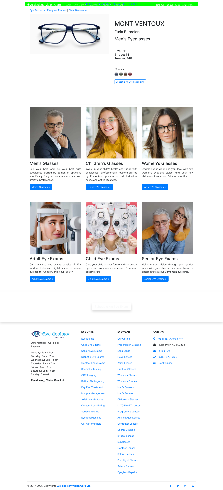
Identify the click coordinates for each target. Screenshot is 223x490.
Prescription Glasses (129, 344)
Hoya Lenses (124, 356)
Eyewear (93, 4)
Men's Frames (125, 393)
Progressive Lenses (128, 411)
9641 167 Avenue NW (170, 338)
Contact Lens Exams (93, 362)
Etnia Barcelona (78, 10)
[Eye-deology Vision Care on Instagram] (185, 486)
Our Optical (123, 338)
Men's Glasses (125, 387)
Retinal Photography (93, 381)
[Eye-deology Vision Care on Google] (193, 486)
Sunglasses (123, 441)
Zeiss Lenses (124, 362)
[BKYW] (121, 74)
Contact (119, 4)
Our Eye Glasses (126, 369)
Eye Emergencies (91, 417)
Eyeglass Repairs (127, 472)
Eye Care (79, 4)
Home (68, 4)
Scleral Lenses (125, 454)
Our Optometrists (91, 423)
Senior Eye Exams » (155, 278)
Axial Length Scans (92, 399)
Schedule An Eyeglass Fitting (130, 81)
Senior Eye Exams (91, 350)
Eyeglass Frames (56, 10)
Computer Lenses (127, 423)
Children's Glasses (127, 399)
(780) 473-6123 (184, 4)
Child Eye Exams (91, 344)
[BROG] (125, 74)
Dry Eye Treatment (92, 387)
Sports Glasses (126, 429)
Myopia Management (93, 393)
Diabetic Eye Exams (92, 356)
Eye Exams (87, 338)
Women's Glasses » (155, 187)
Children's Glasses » (99, 187)
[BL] (116, 74)
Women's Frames (127, 381)
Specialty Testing (91, 369)
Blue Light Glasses (127, 460)
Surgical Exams (90, 411)
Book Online (165, 362)
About (106, 4)
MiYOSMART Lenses (128, 405)
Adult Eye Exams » (42, 278)
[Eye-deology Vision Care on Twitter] (178, 486)
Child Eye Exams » (98, 278)
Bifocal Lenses (125, 435)
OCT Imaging (88, 375)
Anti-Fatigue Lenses (128, 417)
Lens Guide (123, 350)
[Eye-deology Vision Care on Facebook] (170, 486)
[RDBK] (130, 74)
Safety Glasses (125, 466)
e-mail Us (164, 350)
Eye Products (37, 10)
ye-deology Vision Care (44, 4)
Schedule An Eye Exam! (112, 306)
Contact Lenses (126, 447)
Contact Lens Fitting (93, 405)
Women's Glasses (127, 375)
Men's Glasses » (41, 187)
